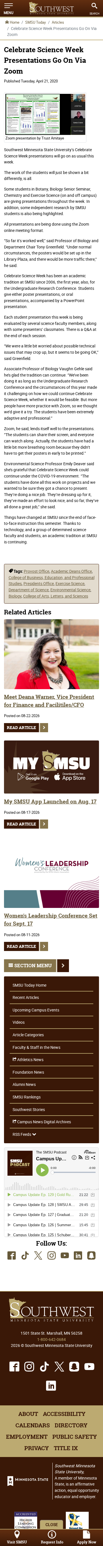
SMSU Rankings (27, 1097)
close (51, 1524)
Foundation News (28, 1072)
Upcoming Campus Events (36, 1010)
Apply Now (86, 1542)
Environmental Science (70, 589)
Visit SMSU (17, 1542)
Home (14, 22)
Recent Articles (26, 997)
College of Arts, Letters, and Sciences (55, 596)
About (28, 1414)
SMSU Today (35, 22)
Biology (15, 596)
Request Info (52, 1542)
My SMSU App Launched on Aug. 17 (50, 801)
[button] (8, 8)
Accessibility (64, 1414)
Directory (71, 1425)
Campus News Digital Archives (43, 1121)
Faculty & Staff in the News (36, 1047)
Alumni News (24, 1084)
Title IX (66, 1448)
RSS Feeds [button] (22, 1134)
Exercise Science (70, 583)
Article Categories (28, 1034)
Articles (58, 22)
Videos (19, 1022)
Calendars (32, 1425)
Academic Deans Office (71, 571)
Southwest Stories (29, 1109)
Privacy (36, 1448)
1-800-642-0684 (51, 1339)
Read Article (21, 727)
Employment (26, 1436)
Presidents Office (38, 583)
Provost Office (36, 571)
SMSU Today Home (29, 985)
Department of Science (29, 589)
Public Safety (74, 1436)
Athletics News (29, 1059)
